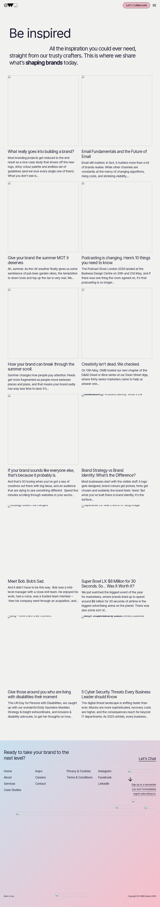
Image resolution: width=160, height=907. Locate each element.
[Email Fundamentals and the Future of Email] (117, 110)
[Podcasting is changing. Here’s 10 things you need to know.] (117, 217)
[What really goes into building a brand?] (43, 110)
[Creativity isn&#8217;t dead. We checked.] (117, 323)
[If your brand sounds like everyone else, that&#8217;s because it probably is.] (43, 429)
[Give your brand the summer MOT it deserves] (43, 217)
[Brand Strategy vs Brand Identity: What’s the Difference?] (117, 429)
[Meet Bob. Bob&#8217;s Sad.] (43, 540)
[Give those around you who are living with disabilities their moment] (43, 651)
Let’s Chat (147, 758)
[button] (154, 5)
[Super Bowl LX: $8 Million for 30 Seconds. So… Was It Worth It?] (117, 540)
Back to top (9, 896)
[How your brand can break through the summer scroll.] (43, 323)
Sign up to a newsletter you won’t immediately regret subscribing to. (144, 789)
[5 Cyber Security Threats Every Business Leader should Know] (117, 651)
